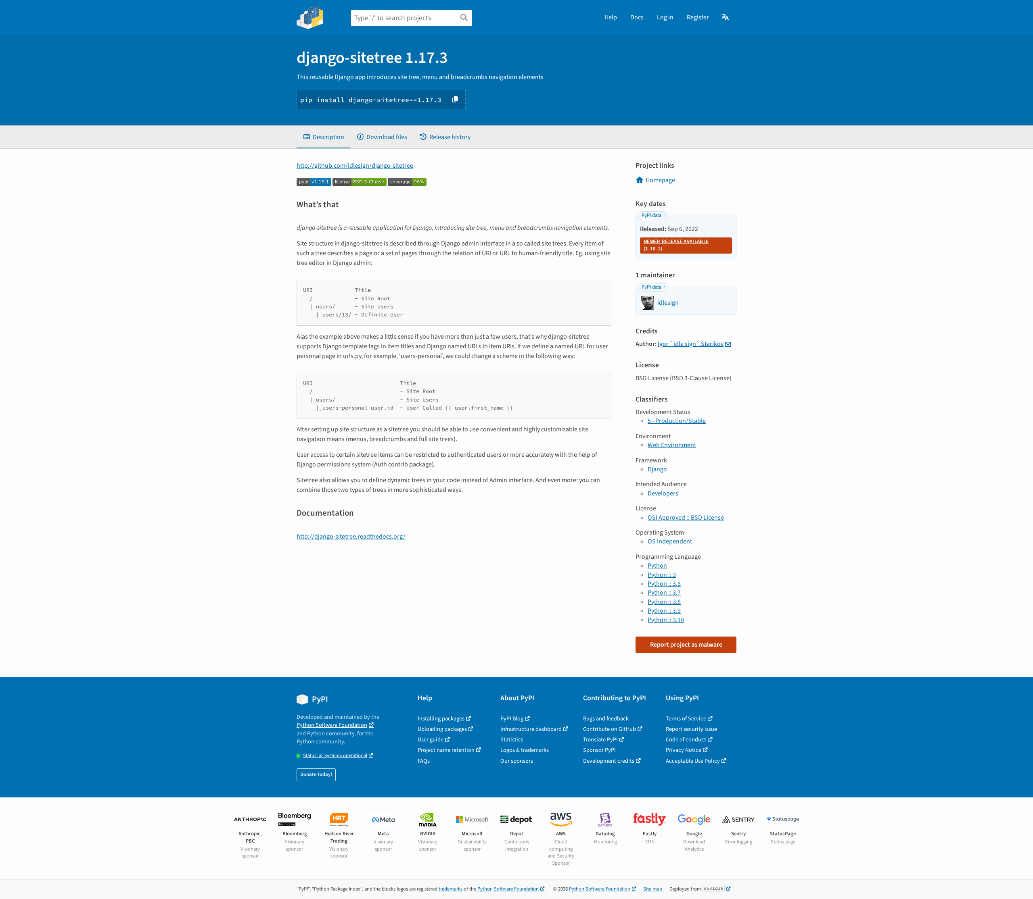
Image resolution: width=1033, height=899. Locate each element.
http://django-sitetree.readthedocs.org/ (351, 536)
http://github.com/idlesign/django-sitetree (355, 165)
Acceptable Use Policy (693, 761)
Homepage (660, 180)
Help (610, 17)
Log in (665, 17)
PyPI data (651, 215)
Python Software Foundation (332, 725)
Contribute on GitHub (609, 729)
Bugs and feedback (606, 718)
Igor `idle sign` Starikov (691, 343)
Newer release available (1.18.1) (676, 245)
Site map (652, 889)
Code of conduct (686, 739)
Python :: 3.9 (664, 610)
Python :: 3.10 (666, 620)
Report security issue (691, 729)
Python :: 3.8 (664, 601)
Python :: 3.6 (664, 583)
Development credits (608, 761)
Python (657, 565)
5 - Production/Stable (677, 420)
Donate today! (316, 774)
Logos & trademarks (524, 750)
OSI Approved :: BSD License (686, 517)
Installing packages (441, 718)
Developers (663, 493)
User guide (430, 739)
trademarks (450, 889)
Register (698, 17)
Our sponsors (516, 761)
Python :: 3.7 (664, 592)
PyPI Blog (511, 718)
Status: (335, 755)
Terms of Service (686, 718)
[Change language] (725, 17)
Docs (637, 17)
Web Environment (672, 445)
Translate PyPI (600, 739)
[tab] (323, 137)
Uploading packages (442, 729)
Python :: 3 (662, 574)
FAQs (424, 761)
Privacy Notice (683, 750)
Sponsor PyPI (599, 750)
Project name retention (446, 750)
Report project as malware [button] (686, 644)
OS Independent (670, 541)
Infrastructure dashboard (531, 729)
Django (657, 469)
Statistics (511, 739)
